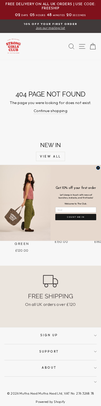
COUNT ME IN (75, 217)
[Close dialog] (98, 168)
